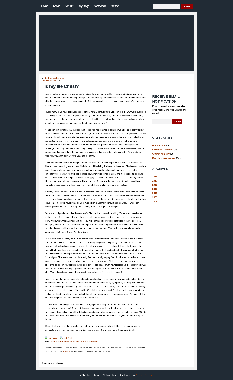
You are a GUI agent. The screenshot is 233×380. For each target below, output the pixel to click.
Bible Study (158, 145)
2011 (154, 189)
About (56, 6)
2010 (154, 193)
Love (96, 341)
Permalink (52, 338)
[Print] (63, 338)
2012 (154, 185)
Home (44, 6)
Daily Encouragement (163, 158)
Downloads (99, 6)
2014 (154, 176)
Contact (115, 6)
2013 (154, 180)
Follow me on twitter (163, 86)
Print (70, 338)
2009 (154, 197)
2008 (154, 201)
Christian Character (162, 149)
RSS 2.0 (66, 351)
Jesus (85, 341)
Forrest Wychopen (73, 341)
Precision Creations (144, 375)
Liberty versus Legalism (54, 78)
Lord (91, 341)
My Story (83, 6)
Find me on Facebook (163, 79)
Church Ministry (161, 153)
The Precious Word (50, 80)
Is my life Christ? (62, 86)
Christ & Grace (56, 341)
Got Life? (69, 6)
